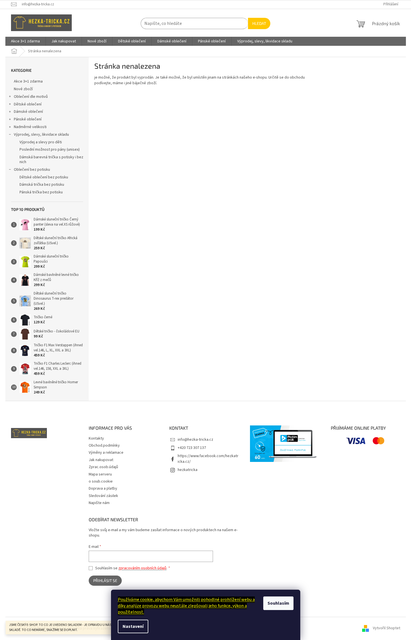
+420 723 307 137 (192, 448)
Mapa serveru (100, 474)
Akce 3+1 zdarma (28, 81)
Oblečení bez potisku (32, 169)
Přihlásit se (105, 580)
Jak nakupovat (101, 460)
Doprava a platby (103, 488)
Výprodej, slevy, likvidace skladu (41, 134)
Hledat (259, 23)
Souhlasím (278, 603)
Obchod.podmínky (104, 445)
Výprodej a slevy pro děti (40, 142)
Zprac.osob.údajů (103, 467)
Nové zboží (23, 89)
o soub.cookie (101, 481)
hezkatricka (187, 470)
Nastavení (133, 626)
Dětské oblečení (28, 104)
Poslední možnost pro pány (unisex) (49, 149)
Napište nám (99, 503)
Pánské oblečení (28, 119)
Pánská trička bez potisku (41, 192)
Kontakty (96, 438)
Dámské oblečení (28, 111)
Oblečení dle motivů (31, 97)
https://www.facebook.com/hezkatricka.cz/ (208, 458)
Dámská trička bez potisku (41, 184)
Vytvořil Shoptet (386, 628)
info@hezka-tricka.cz (195, 439)
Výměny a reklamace (106, 452)
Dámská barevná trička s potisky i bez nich (51, 159)
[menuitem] (25, 41)
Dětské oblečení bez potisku (43, 177)
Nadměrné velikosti (30, 127)
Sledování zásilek (103, 496)
